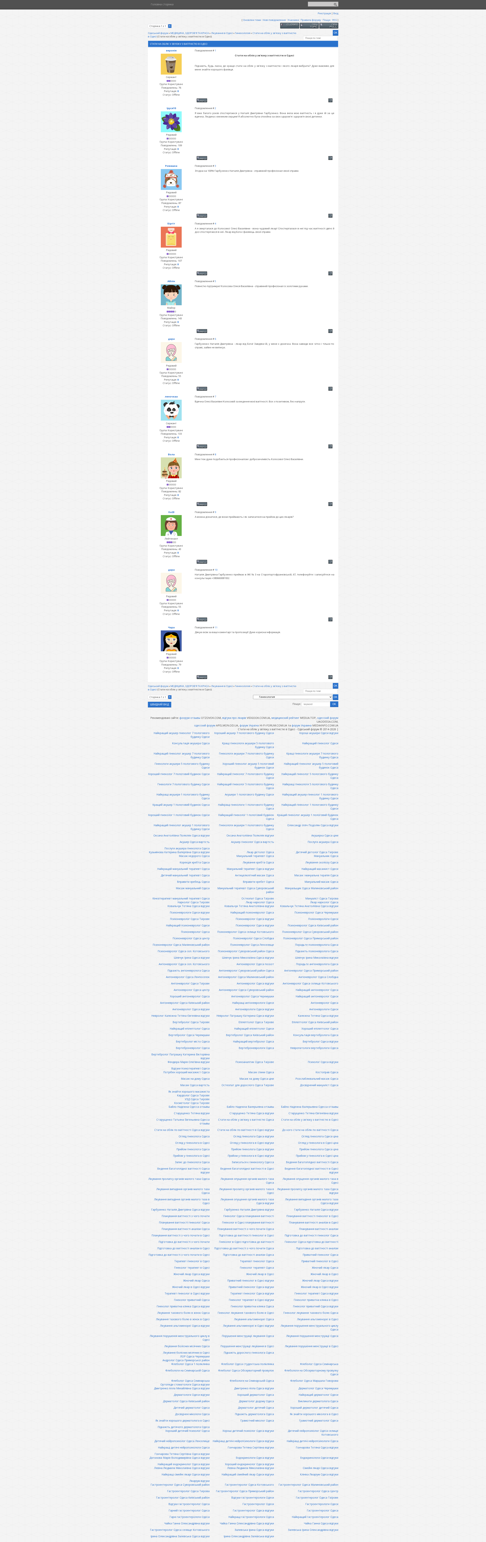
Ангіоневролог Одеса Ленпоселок (188, 977)
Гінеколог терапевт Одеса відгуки (316, 1293)
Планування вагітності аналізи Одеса (186, 1229)
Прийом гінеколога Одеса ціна (318, 1149)
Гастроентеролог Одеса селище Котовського (180, 1530)
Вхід (335, 13)
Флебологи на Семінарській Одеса (187, 1370)
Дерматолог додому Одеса (256, 1401)
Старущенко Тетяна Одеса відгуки (252, 1113)
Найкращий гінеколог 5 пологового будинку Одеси (245, 786)
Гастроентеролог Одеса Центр (318, 1491)
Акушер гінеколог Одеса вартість (252, 842)
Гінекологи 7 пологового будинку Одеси (183, 784)
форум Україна (249, 725)
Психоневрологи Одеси (323, 919)
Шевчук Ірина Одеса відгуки (192, 957)
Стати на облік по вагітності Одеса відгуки (182, 1130)
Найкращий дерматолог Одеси (318, 1394)
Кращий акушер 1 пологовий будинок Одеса (181, 804)
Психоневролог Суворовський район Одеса (246, 951)
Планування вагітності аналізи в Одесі (313, 1222)
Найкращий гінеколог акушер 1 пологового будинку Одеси (182, 827)
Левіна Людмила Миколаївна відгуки (250, 1468)
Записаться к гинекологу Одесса (253, 1162)
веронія (171, 50)
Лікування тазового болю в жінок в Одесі (183, 1319)
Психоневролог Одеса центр (191, 938)
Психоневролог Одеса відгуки (255, 919)
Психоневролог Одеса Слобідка (253, 938)
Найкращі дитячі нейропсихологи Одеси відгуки (243, 1441)
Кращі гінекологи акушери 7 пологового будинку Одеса (312, 755)
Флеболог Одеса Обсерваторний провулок (246, 1370)
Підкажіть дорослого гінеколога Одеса (249, 1352)
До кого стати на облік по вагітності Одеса (310, 1130)
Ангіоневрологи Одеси (323, 1009)
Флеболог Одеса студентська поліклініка (247, 1364)
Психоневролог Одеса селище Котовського (245, 932)
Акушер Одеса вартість (195, 842)
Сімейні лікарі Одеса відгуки (320, 1468)
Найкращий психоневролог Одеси (188, 925)
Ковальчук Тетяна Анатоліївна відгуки (249, 906)
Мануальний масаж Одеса (321, 882)
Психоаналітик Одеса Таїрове (254, 1062)
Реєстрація (324, 13)
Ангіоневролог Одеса (324, 1003)
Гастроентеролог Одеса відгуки (253, 1510)
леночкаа (171, 396)
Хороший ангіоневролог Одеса (190, 996)
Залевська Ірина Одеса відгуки (254, 1530)
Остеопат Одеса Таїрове (257, 898)
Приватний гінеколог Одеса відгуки (251, 1287)
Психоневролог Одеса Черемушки (316, 912)
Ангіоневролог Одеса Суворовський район (246, 990)
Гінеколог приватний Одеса (192, 1300)
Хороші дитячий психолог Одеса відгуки (248, 1431)
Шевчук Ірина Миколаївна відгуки (316, 957)
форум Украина (302, 725)
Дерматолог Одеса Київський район (186, 1401)
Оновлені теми (252, 20)
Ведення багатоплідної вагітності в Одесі (247, 1168)
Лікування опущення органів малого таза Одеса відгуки (247, 1201)
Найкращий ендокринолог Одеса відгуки (184, 1464)
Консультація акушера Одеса (191, 743)
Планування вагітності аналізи (318, 1229)
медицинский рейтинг (285, 718)
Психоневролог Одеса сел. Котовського (184, 951)
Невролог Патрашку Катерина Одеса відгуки (245, 1015)
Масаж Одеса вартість (195, 1085)
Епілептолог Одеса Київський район (315, 1022)
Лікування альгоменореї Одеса (254, 1319)
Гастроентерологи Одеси (321, 1504)
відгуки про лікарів (234, 718)
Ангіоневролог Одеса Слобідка (318, 977)
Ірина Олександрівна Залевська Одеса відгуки (180, 1536)
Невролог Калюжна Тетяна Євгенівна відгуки (180, 1015)
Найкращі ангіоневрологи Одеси (253, 1003)
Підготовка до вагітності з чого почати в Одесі (179, 1254)
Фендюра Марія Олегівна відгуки (189, 1062)
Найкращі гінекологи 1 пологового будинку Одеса (246, 806)
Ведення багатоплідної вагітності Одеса (312, 1162)
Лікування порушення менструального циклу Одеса (309, 1327)
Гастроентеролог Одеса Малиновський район (308, 1484)
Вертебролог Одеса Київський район (250, 1035)
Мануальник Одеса (326, 856)
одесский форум (327, 718)
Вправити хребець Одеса (193, 882)
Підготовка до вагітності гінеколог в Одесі (246, 1235)
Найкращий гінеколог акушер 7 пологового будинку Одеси (182, 755)
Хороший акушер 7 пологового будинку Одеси (244, 733)
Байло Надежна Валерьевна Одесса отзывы (309, 1107)
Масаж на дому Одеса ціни (256, 1078)
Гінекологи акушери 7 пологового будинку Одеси (246, 755)
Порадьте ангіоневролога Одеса (317, 964)
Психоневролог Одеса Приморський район (310, 938)
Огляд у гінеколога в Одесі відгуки (252, 1143)
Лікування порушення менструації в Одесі (311, 1346)
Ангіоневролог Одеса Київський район (185, 1003)
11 (216, 627)
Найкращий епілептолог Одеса (190, 1028)
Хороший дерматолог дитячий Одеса (314, 1407)
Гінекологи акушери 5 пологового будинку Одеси (182, 765)
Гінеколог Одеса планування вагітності (248, 1216)
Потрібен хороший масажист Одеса (186, 1072)
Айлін (171, 281)
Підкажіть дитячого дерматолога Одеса (184, 1427)
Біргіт (171, 223)
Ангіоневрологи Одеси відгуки (254, 1009)
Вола (171, 454)
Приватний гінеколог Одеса (320, 1254)
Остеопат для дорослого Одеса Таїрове (248, 1085)
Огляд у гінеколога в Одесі (192, 1143)
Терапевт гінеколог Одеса (257, 1261)
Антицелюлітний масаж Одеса (254, 875)
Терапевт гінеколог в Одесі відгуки (187, 1293)
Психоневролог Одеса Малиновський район (181, 944)
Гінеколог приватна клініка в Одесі (316, 1300)
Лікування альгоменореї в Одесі (317, 1319)
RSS (334, 20)
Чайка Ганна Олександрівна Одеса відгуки (247, 1523)
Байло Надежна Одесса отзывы (189, 1107)
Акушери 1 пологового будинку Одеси (249, 794)
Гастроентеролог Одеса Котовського (249, 1484)
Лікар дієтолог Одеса (260, 852)
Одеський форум (158, 33)
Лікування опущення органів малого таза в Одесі (310, 1180)
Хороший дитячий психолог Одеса (187, 1431)
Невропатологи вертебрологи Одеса (314, 1048)
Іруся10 (171, 108)
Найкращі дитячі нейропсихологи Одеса (312, 1441)
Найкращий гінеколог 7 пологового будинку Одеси (245, 776)
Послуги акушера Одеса (323, 842)
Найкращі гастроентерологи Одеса (251, 1517)
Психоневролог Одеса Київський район (313, 925)
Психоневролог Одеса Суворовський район (310, 932)
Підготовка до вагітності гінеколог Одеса (311, 1235)
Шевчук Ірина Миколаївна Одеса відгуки (248, 957)
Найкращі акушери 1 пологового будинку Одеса (183, 796)
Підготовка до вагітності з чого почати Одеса (244, 1248)
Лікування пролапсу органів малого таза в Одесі (246, 1191)
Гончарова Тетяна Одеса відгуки (317, 1447)
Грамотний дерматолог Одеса (318, 1420)
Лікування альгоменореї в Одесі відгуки (248, 1325)
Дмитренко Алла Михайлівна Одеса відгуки (182, 1388)
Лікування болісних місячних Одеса (187, 1346)
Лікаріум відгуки (199, 1481)
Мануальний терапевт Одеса (255, 856)
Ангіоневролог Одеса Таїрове (190, 983)
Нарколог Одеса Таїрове (194, 902)
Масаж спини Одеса (261, 1072)
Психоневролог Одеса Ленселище (252, 944)
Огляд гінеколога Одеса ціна (319, 1136)
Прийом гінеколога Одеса (193, 1149)
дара (171, 339)
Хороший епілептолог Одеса (319, 1028)
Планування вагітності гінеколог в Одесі (312, 1216)
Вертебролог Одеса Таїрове (191, 1022)
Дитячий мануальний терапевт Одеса (185, 875)
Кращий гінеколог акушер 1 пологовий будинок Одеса (307, 817)
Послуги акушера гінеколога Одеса (187, 848)
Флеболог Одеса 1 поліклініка (190, 1364)
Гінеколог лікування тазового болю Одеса (310, 1313)
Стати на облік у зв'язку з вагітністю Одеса (246, 1119)
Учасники (293, 20)
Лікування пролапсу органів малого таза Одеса (179, 1179)
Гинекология (242, 33)
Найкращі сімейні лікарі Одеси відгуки (186, 1474)
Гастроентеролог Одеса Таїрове (317, 1497)
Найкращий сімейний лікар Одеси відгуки (248, 1474)
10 (216, 569)
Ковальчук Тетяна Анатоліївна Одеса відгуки (309, 906)
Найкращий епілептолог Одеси (254, 1028)
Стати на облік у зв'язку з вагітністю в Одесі (309, 1119)
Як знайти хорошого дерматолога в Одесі (182, 1420)
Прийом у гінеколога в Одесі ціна (317, 1155)
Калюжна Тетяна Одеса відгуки (318, 1015)
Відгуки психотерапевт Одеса (190, 1068)
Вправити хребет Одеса (258, 882)
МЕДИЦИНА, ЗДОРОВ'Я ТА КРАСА (189, 33)
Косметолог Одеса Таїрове (192, 1103)
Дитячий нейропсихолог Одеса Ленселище (182, 1441)
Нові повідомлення (274, 20)
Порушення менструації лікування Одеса (248, 1336)
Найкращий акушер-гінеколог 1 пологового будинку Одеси (310, 796)
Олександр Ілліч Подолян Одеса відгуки (312, 825)
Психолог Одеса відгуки (323, 1062)
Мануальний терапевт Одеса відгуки (250, 869)
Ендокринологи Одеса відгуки (255, 1457)
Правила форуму (311, 20)
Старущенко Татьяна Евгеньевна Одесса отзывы (183, 1121)
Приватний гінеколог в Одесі (319, 1261)
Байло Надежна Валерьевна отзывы (250, 1107)
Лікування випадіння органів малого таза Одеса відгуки (311, 1201)
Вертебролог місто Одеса (193, 1041)
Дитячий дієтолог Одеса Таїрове (317, 852)
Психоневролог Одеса (195, 932)
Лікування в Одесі (222, 33)
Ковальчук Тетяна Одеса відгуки (188, 906)
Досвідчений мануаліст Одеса (319, 1085)
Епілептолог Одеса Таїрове (256, 1022)
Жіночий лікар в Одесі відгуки (191, 1287)
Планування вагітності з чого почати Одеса (245, 1229)
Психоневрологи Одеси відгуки (190, 912)
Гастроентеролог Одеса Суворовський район (180, 1484)
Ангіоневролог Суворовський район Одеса (246, 970)
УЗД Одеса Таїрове (197, 1099)
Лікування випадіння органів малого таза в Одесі (182, 1201)
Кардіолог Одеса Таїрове (193, 1095)
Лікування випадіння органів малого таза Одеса (183, 1191)
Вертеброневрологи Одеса (256, 1048)
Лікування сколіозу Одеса (321, 862)
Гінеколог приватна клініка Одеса (252, 1306)
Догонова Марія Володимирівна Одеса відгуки (179, 1457)
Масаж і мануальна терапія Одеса (316, 875)
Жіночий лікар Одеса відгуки (192, 1274)
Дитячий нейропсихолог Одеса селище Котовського (313, 1432)
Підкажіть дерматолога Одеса (254, 1414)
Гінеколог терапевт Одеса (257, 1267)
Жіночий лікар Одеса (325, 1267)
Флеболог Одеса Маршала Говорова (314, 1380)
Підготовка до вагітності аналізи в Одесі (183, 1248)
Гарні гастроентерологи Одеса (190, 1517)
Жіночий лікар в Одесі (260, 1274)
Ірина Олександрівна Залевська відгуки (249, 1536)
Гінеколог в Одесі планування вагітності (248, 1222)
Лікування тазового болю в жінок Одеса (183, 1313)
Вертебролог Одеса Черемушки (189, 1035)
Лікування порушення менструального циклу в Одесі (180, 1337)
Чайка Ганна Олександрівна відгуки (187, 1523)
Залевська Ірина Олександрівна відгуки (313, 1530)
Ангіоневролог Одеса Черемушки (252, 996)
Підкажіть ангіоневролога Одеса (188, 970)
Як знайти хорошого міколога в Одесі (314, 1414)
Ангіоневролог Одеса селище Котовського (310, 983)
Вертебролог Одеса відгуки (320, 1041)
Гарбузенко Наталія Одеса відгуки (316, 1209)
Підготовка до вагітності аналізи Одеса (248, 1254)
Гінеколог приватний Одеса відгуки (315, 1306)
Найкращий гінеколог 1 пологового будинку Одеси (309, 806)
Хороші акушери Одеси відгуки (318, 733)
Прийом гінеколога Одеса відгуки (252, 1149)
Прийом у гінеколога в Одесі (191, 1155)
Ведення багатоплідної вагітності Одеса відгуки (183, 1170)
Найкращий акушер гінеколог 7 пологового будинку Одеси (182, 735)
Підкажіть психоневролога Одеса (316, 951)
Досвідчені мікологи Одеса (192, 1414)
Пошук (327, 20)
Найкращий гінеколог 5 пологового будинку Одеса (309, 776)
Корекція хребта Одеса (195, 862)
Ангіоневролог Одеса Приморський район (311, 970)
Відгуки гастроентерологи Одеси (252, 1497)
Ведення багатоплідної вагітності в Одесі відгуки (311, 1170)
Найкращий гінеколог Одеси (320, 743)
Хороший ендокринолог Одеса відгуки (249, 1464)
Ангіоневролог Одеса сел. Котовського (184, 964)
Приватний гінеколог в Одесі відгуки (250, 1280)
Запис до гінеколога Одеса (192, 1162)
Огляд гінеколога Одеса (194, 1136)
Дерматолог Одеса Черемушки (318, 1388)
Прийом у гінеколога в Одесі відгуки (251, 1155)
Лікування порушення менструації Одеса (312, 1336)
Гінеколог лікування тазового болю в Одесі (246, 1313)
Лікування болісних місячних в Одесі (186, 1352)
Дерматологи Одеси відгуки (192, 1394)
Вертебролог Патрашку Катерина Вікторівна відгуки (180, 1056)
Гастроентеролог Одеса (322, 1510)
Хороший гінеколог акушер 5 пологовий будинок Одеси (248, 765)
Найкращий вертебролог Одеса (253, 1041)
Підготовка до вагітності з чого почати (184, 1242)
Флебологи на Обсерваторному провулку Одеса (311, 1372)
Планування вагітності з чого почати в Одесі (180, 1235)
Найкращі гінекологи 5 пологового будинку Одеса (310, 786)
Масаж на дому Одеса (195, 1078)
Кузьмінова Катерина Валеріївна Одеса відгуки (179, 852)
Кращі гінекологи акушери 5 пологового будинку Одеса (248, 745)
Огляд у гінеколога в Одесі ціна (318, 1143)
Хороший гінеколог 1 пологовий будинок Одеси (179, 815)
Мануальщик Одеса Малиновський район (311, 888)
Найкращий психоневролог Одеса (252, 912)
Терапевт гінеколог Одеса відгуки (252, 1293)
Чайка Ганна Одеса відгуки (321, 1523)
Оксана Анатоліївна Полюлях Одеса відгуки (181, 835)
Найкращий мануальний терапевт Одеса (183, 869)
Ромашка (171, 166)
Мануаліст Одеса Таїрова (321, 898)
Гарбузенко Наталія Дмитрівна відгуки (249, 1209)
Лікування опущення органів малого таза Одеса (247, 1180)
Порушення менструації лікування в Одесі (247, 1346)
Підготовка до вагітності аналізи (317, 1248)
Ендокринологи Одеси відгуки (319, 1457)
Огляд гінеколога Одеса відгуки (253, 1136)
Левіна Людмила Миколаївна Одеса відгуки (182, 1468)
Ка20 (171, 512)
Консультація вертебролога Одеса (315, 1035)
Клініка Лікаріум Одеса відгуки (319, 1474)
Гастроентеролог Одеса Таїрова (188, 1491)
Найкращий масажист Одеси (319, 869)
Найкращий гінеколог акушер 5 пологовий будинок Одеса (311, 765)
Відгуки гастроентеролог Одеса (189, 1504)
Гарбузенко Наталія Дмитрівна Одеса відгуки (180, 1209)
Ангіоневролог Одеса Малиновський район (246, 977)
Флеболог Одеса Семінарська (319, 1364)
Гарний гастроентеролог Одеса (189, 1510)
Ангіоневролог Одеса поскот (255, 964)
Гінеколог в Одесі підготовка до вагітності (246, 1242)
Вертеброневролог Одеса (193, 1048)
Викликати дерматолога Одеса (318, 1401)
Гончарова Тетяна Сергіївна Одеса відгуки (182, 1454)
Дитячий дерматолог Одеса (192, 1407)
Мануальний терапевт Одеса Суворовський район (245, 890)
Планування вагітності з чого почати (186, 1216)
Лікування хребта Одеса (258, 862)
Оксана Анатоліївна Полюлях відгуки (250, 835)
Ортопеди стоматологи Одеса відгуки (185, 1384)
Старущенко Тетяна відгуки (192, 1113)
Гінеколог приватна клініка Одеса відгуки (183, 1306)
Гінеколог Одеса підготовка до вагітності (311, 1242)
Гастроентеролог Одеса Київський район (183, 1497)
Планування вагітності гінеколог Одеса (184, 1222)
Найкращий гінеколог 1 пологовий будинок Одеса (246, 817)
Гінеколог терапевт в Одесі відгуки (251, 1300)
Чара (171, 627)
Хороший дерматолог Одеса (255, 1394)
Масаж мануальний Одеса (193, 888)
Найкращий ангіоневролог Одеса (317, 990)
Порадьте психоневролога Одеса (316, 944)
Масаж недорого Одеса (194, 856)
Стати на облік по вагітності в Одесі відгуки (245, 1130)
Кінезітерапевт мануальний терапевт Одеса (181, 898)
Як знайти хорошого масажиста (189, 1091)
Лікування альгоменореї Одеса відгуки (185, 1325)
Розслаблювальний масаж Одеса (316, 1078)
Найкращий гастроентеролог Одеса (315, 1517)
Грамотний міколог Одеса (257, 1420)
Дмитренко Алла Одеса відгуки (254, 1388)
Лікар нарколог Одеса (260, 902)
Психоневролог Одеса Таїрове (190, 919)
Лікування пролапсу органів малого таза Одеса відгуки (307, 1191)
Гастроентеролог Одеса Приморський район (245, 1491)
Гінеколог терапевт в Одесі (192, 1267)
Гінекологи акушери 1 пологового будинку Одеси (246, 827)
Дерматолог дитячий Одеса (256, 1407)
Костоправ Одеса (327, 1072)
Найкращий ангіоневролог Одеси (317, 996)
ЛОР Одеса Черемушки (195, 1356)
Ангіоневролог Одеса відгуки (255, 983)
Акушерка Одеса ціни (324, 835)
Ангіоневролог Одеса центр (192, 990)
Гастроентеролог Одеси (258, 1504)
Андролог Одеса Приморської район (186, 1360)
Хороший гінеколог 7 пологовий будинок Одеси (179, 774)
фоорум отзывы (189, 718)
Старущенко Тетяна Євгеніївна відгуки (313, 1113)
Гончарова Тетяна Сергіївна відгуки (251, 1447)
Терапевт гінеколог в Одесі (192, 1261)
